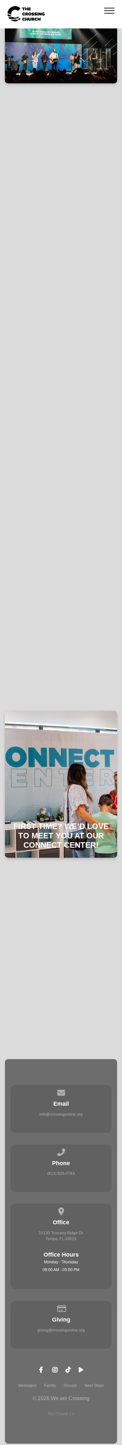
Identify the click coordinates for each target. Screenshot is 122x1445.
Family (50, 1385)
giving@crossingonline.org (61, 1330)
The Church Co (61, 1414)
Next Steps (94, 1385)
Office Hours (61, 1254)
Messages (27, 1385)
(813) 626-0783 (61, 1173)
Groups (70, 1385)
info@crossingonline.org (61, 1114)
